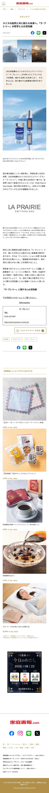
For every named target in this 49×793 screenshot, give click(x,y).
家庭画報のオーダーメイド (11, 758)
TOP (4, 9)
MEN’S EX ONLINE (27, 758)
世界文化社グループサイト (11, 762)
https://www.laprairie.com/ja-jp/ (16, 322)
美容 (11, 9)
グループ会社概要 (26, 762)
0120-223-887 (10, 316)
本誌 (32, 748)
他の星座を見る (24, 689)
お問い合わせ (31, 768)
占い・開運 (19, 748)
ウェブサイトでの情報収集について (14, 768)
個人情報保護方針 (26, 765)
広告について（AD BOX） (11, 772)
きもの (10, 748)
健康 (37, 744)
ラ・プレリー (31, 339)
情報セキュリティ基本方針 (11, 765)
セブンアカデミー (28, 755)
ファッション (16, 744)
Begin (37, 758)
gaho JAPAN (39, 755)
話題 (27, 748)
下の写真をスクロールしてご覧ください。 (20, 298)
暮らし (25, 744)
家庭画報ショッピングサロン (12, 755)
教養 (4, 748)
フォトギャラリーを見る (30, 331)
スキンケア (21, 9)
